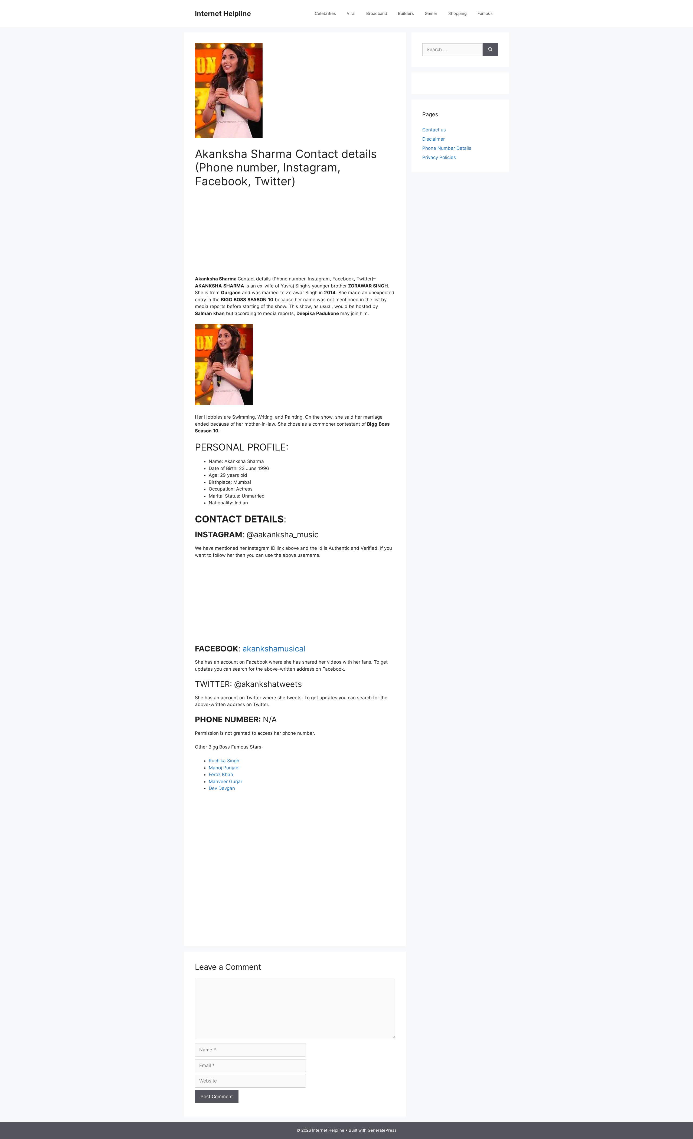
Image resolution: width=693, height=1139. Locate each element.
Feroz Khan (221, 774)
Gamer (431, 13)
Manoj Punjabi (224, 767)
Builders (406, 13)
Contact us (434, 130)
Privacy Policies (439, 157)
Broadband (376, 13)
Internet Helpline (223, 13)
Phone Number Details (446, 148)
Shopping (457, 13)
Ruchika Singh (224, 760)
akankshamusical (274, 648)
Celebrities (325, 13)
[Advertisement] (295, 235)
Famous (485, 13)
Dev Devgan (222, 788)
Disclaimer (433, 139)
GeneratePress (382, 1130)
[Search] (490, 49)
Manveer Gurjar (225, 781)
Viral (351, 13)
